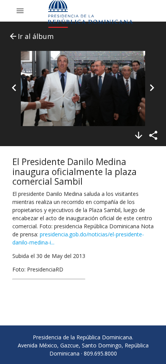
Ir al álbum (31, 36)
